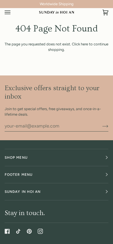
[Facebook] (7, 231)
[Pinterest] (29, 231)
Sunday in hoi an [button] (23, 192)
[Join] (100, 126)
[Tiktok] (18, 231)
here (84, 44)
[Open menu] (13, 12)
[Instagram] (40, 231)
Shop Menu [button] (16, 158)
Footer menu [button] (18, 175)
